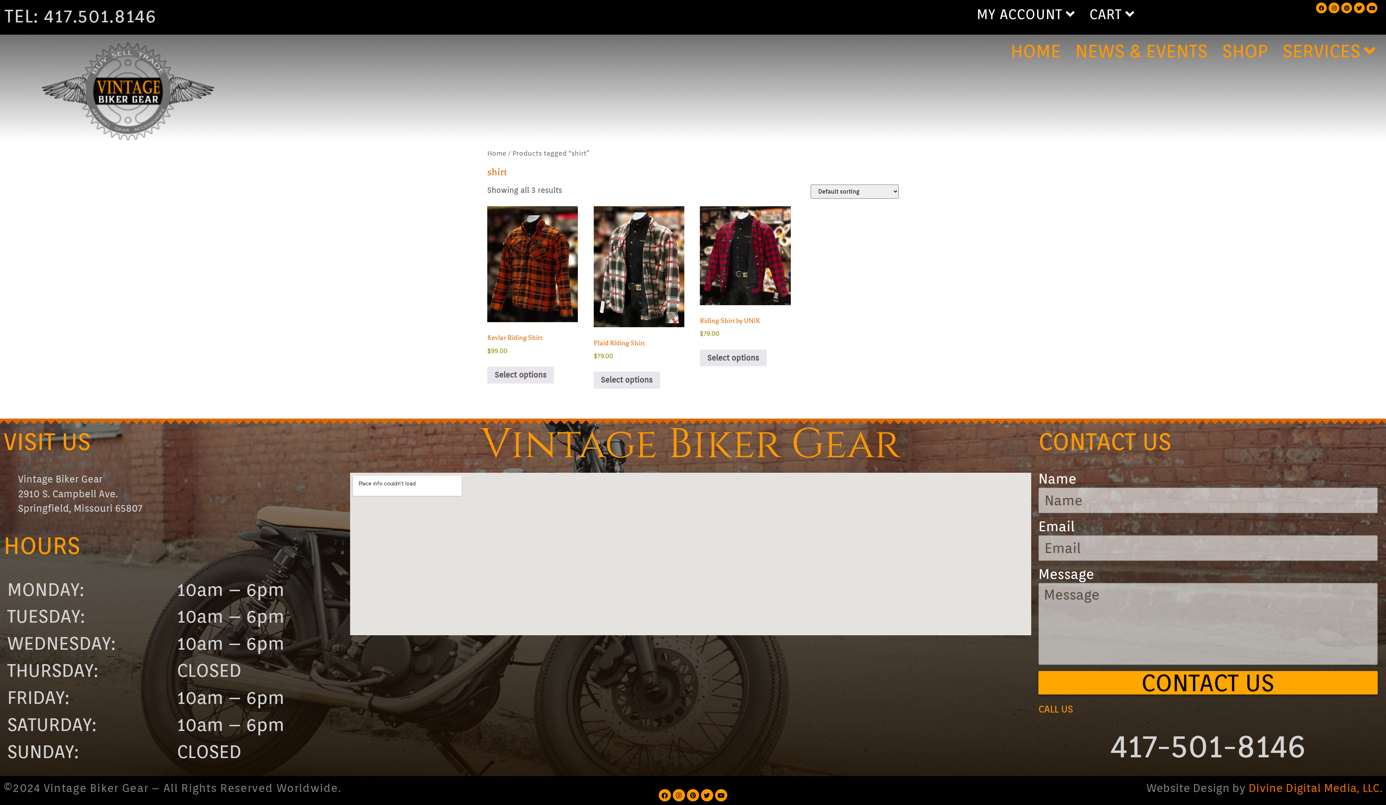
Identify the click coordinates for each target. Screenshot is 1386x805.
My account (1019, 14)
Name (1057, 479)
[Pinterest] (1346, 8)
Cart (1105, 14)
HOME (1036, 51)
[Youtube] (1372, 8)
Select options (520, 374)
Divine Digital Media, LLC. (1315, 788)
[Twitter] (1359, 8)
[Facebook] (1321, 8)
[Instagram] (1334, 8)
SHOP (1245, 51)
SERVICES (1321, 51)
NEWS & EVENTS (1141, 51)
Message (1066, 574)
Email (1056, 526)
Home (496, 153)
